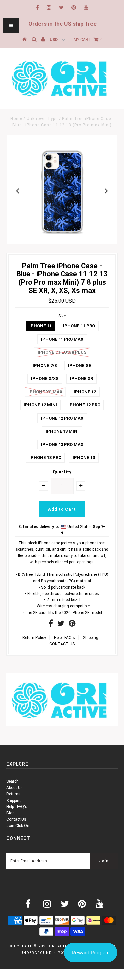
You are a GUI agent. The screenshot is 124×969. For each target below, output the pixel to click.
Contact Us (16, 819)
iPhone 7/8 (45, 365)
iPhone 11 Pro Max (62, 339)
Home (16, 118)
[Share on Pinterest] (72, 625)
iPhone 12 (85, 391)
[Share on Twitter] (60, 625)
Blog (10, 813)
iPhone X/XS (45, 378)
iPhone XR (81, 378)
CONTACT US (62, 644)
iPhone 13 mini (62, 431)
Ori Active (60, 946)
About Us (14, 787)
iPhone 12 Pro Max (62, 418)
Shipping (90, 637)
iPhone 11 (40, 325)
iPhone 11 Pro (79, 325)
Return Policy (34, 637)
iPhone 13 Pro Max (62, 444)
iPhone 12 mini (40, 404)
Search (12, 781)
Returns (13, 794)
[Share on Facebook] (50, 625)
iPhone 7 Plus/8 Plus (62, 352)
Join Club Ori (17, 825)
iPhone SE (79, 365)
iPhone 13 (84, 457)
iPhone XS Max (45, 391)
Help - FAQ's (64, 637)
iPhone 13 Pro (45, 457)
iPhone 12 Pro (84, 404)
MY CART (88, 40)
